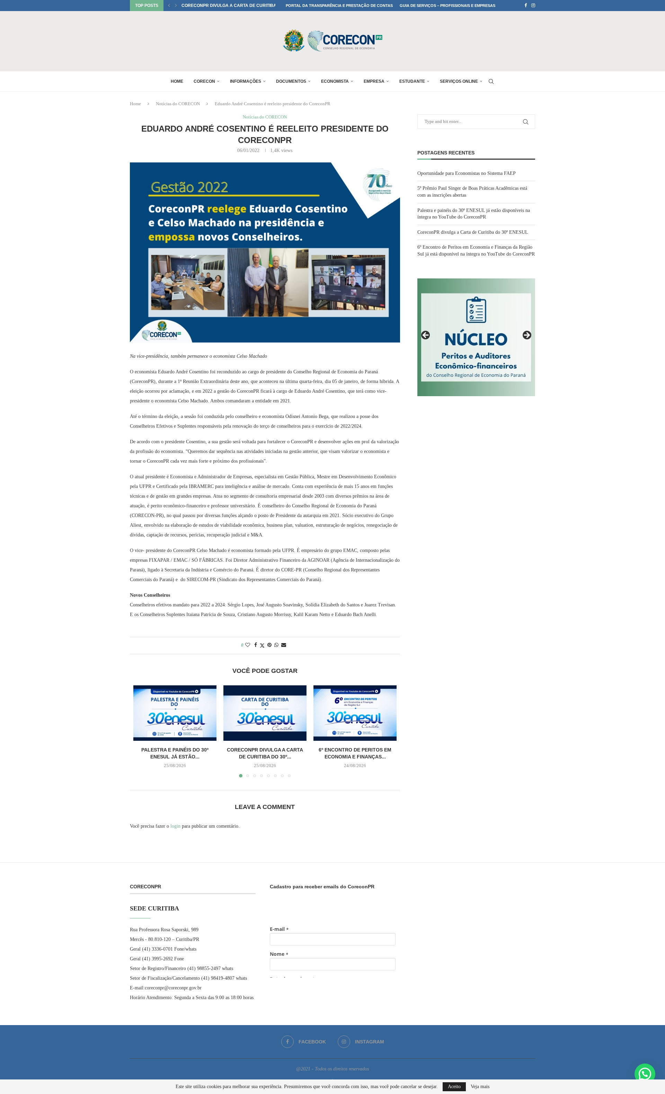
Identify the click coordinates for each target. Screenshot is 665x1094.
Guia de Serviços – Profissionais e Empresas (447, 5)
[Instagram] (533, 5)
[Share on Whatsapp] (276, 645)
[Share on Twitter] (262, 645)
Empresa (374, 81)
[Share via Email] (283, 645)
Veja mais (480, 1086)
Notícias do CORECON (178, 103)
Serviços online (459, 81)
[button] (169, 5)
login (175, 826)
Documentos (291, 81)
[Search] (491, 81)
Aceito (454, 1086)
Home (177, 81)
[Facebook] (525, 5)
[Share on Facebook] (255, 645)
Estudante (412, 81)
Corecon (204, 81)
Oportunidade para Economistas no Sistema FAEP (466, 173)
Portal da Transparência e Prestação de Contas (339, 5)
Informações (245, 81)
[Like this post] (247, 645)
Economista (335, 81)
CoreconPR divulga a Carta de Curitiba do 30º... (237, 5)
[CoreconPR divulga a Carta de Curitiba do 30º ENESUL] (265, 713)
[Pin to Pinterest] (269, 645)
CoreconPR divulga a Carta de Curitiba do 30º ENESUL (472, 232)
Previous (426, 335)
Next (526, 335)
